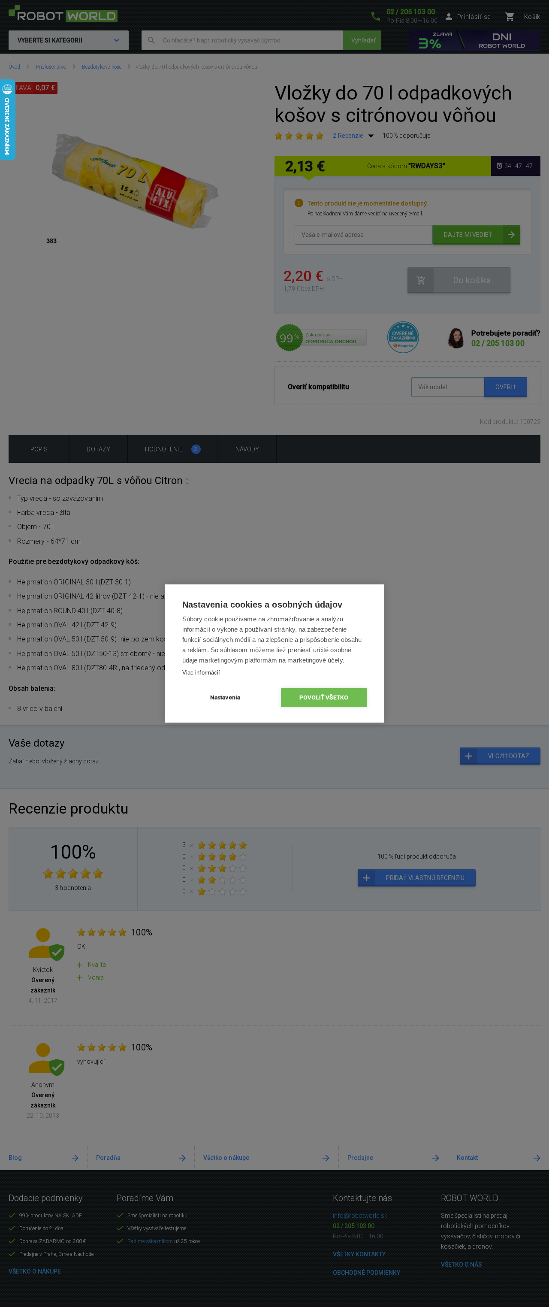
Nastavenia (225, 697)
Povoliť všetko (324, 697)
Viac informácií (201, 672)
